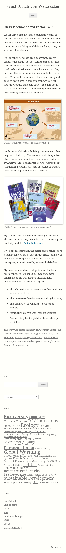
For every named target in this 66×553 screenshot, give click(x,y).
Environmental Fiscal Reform (22, 439)
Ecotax (44, 426)
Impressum (56, 547)
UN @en (42, 482)
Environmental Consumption (15, 437)
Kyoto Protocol (39, 458)
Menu (33, 15)
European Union (19, 447)
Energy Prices (12, 434)
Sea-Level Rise (15, 474)
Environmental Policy (19, 442)
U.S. (35, 481)
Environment (42, 329)
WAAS (7, 524)
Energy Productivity (33, 337)
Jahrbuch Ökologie (13, 516)
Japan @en (8, 458)
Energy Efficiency (33, 431)
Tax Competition (13, 482)
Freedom (38, 448)
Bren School (10, 500)
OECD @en (53, 461)
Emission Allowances (39, 428)
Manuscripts (23, 333)
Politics (30, 464)
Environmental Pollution (19, 444)
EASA (6, 508)
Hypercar (33, 455)
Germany (46, 448)
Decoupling (12, 426)
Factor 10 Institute (34, 243)
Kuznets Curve (21, 458)
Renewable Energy (16, 467)
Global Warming (22, 452)
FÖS (6, 512)
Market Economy (16, 461)
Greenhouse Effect (15, 455)
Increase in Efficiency (47, 456)
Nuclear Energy (37, 461)
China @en (37, 417)
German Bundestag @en (30, 341)
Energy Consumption (12, 432)
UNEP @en (52, 482)
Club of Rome (10, 504)
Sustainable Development (29, 478)
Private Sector (45, 465)
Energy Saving (50, 434)
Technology (27, 482)
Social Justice (34, 474)
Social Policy (49, 474)
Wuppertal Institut (13, 527)
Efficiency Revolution (15, 428)
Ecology (18, 337)
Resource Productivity (14, 345)
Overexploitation (51, 341)
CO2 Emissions (42, 421)
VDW (6, 520)
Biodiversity (47, 333)
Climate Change (15, 421)
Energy (31, 329)
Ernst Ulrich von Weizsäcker (33, 6)
